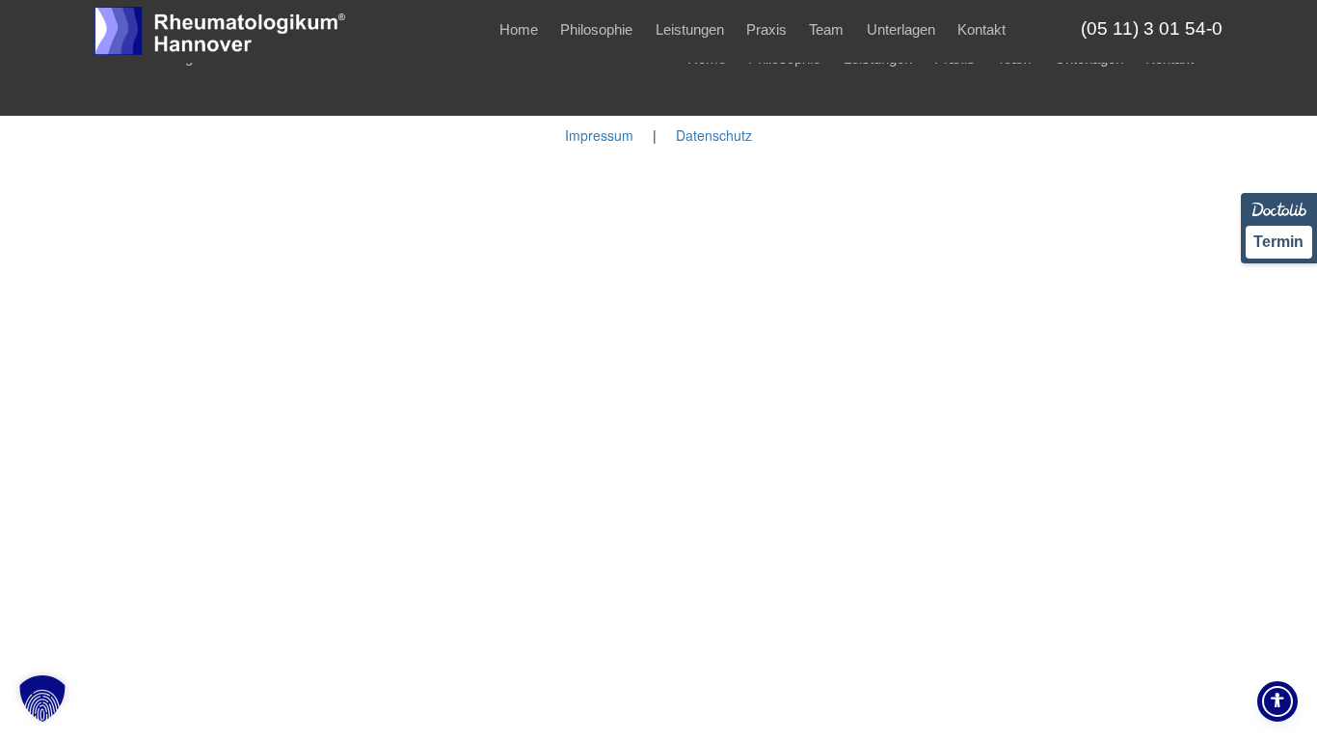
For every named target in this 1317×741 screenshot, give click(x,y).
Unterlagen (901, 29)
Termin (1278, 241)
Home (518, 29)
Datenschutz (714, 135)
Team (826, 29)
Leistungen (690, 29)
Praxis (766, 29)
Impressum (599, 135)
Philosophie (596, 29)
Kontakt (981, 29)
